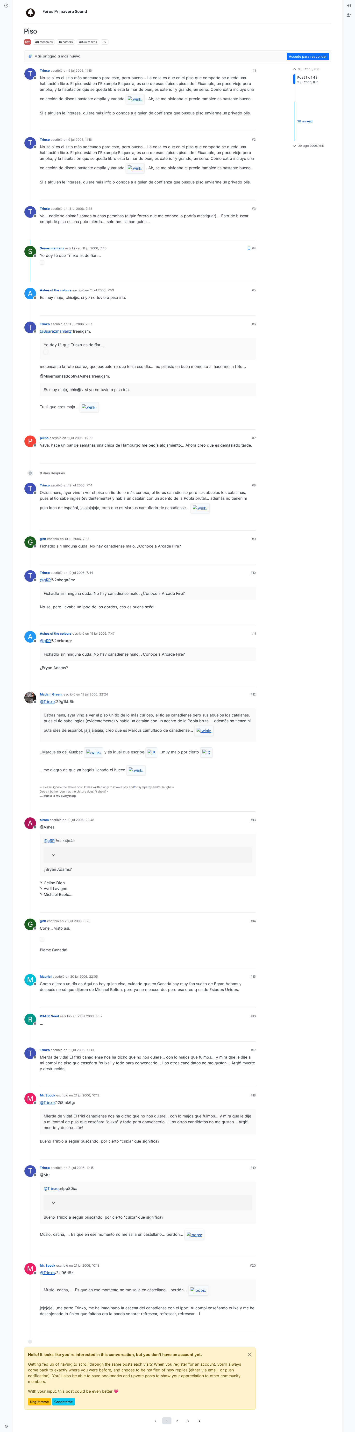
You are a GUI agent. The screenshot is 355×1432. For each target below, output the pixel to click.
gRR (43, 539)
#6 (254, 324)
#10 (253, 573)
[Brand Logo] (32, 11)
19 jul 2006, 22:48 (80, 820)
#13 (253, 820)
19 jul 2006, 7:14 (80, 485)
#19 (253, 1168)
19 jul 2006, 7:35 (77, 539)
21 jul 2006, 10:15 (81, 1168)
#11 (253, 633)
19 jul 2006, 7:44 (80, 573)
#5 (254, 290)
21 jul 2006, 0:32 (90, 1016)
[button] (6, 1426)
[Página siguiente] (199, 1420)
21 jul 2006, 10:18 (86, 1265)
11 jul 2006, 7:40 (94, 248)
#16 (253, 1016)
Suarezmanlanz (52, 248)
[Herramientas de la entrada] (251, 125)
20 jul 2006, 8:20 (77, 921)
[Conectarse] (348, 6)
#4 (254, 248)
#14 (253, 921)
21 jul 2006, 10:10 (81, 1050)
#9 (254, 539)
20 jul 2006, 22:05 (84, 976)
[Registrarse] (348, 15)
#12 (253, 694)
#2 (254, 139)
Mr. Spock (47, 1095)
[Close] (250, 1354)
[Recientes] (6, 6)
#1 (254, 70)
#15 (253, 976)
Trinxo (45, 70)
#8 (254, 485)
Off (27, 42)
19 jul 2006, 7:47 (102, 633)
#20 (253, 1265)
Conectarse (63, 1402)
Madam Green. (51, 694)
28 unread (304, 121)
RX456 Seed (49, 1016)
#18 (253, 1095)
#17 (253, 1050)
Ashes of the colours (55, 290)
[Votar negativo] (242, 125)
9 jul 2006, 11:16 (80, 70)
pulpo (44, 438)
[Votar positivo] (225, 125)
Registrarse (39, 1402)
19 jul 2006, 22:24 (94, 694)
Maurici (46, 976)
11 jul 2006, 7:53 (102, 290)
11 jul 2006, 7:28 (80, 209)
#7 (254, 438)
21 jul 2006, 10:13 (86, 1095)
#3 (254, 209)
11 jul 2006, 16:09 (79, 438)
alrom (44, 820)
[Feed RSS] (104, 42)
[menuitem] (348, 6)
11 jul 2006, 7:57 (80, 324)
